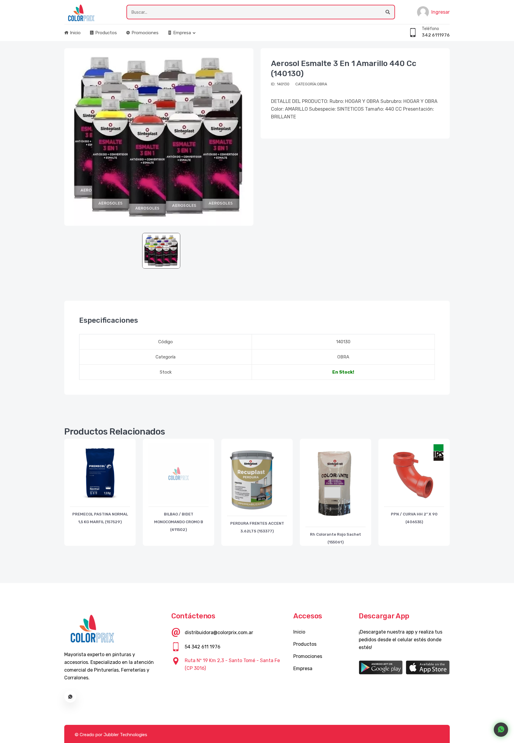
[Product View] (100, 501)
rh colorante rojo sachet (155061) (335, 538)
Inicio (75, 32)
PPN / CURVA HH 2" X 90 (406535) (414, 518)
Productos (105, 32)
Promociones (144, 32)
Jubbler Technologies (125, 734)
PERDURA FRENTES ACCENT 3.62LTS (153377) (257, 527)
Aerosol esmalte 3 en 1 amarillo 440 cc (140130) (343, 68)
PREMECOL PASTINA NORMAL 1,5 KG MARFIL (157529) (100, 518)
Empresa (181, 32)
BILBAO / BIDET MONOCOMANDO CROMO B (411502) (178, 522)
